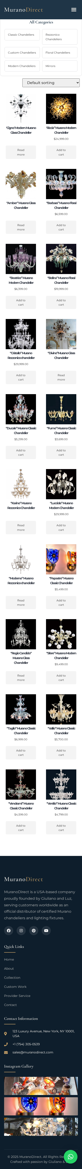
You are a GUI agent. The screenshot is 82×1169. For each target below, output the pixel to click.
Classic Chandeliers (21, 34)
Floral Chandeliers (58, 52)
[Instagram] (21, 930)
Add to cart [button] (61, 152)
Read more (21, 152)
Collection (12, 978)
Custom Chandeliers (22, 52)
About (9, 968)
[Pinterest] (33, 930)
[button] (74, 9)
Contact (10, 1005)
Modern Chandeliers (22, 66)
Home (9, 959)
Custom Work (15, 987)
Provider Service (17, 996)
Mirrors (50, 66)
